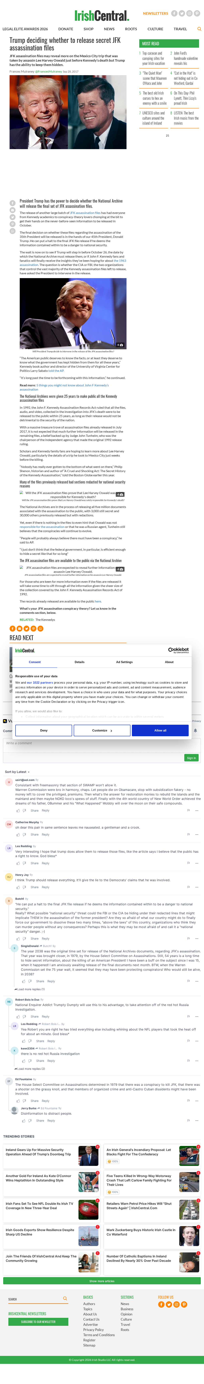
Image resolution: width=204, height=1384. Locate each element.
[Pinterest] (197, 13)
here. (98, 601)
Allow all (160, 730)
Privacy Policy (93, 1330)
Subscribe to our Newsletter (38, 1322)
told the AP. (56, 370)
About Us (90, 1314)
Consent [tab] (35, 662)
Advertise (90, 1324)
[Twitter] (182, 13)
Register (89, 1340)
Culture (126, 1319)
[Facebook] (174, 13)
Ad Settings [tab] (124, 662)
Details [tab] (79, 662)
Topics (87, 1309)
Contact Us (91, 1319)
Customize (99, 730)
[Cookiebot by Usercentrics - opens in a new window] (171, 651)
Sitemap (89, 1345)
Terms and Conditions (99, 1335)
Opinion (126, 1314)
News (125, 1304)
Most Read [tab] (150, 43)
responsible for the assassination (42, 527)
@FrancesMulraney (48, 71)
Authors (89, 1304)
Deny (43, 730)
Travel (125, 1324)
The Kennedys (45, 619)
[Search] (199, 29)
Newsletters (155, 13)
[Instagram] (189, 13)
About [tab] (169, 662)
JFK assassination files (85, 213)
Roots (125, 1330)
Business (127, 1309)
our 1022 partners (40, 682)
